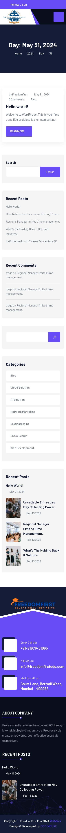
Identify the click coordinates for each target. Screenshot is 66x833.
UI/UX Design (18, 435)
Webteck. (56, 821)
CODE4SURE (49, 826)
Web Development (22, 448)
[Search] (54, 337)
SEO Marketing (20, 423)
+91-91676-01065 (34, 648)
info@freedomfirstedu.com (42, 666)
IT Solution (17, 399)
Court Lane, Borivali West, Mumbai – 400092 (41, 686)
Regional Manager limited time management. (33, 221)
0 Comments (16, 99)
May (41, 53)
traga (9, 272)
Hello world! (17, 106)
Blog (33, 99)
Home (18, 53)
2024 (30, 53)
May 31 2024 (16, 491)
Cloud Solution (20, 387)
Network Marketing (22, 411)
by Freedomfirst (18, 94)
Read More (17, 131)
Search (11, 162)
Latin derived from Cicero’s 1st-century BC (31, 241)
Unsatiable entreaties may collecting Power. (32, 214)
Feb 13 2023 (33, 513)
